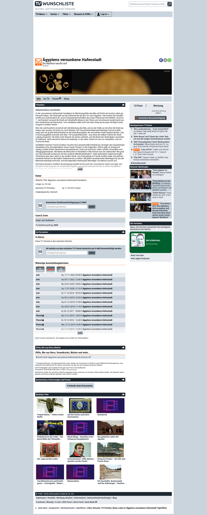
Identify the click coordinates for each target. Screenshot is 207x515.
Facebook (40, 502)
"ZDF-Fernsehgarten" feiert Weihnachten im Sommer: (151, 144)
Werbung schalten (64, 498)
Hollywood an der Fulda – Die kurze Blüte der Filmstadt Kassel (50, 438)
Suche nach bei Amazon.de (64, 357)
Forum (56, 98)
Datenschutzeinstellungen (99, 498)
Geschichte (55, 110)
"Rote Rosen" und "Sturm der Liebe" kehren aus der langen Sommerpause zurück (151, 137)
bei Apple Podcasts (141, 258)
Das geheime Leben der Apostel (108, 438)
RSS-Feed (67, 502)
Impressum (41, 498)
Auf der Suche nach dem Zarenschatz (78, 416)
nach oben (42, 508)
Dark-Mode (90, 502)
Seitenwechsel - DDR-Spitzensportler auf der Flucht (80, 460)
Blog (115, 498)
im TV (46, 98)
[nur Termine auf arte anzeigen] (50, 269)
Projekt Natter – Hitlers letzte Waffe (50, 416)
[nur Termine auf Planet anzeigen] (61, 269)
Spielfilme (81, 508)
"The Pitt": (150, 158)
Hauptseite (54, 508)
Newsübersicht (139, 163)
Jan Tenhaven (47, 220)
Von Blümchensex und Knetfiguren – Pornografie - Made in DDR (50, 482)
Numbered (102, 415)
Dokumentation (42, 110)
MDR (56, 225)
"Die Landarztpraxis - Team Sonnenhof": (151, 131)
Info (39, 98)
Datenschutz (80, 498)
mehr (80, 169)
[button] (161, 60)
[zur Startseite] (54, 3)
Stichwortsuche (68, 508)
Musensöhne (73, 481)
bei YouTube (138, 255)
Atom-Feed (78, 502)
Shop (66, 98)
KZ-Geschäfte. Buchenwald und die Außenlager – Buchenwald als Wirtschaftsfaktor (111, 482)
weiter (92, 207)
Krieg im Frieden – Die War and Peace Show (111, 460)
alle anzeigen (40, 269)
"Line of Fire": (151, 151)
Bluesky (50, 502)
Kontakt (51, 498)
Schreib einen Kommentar (80, 385)
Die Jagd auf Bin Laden (47, 459)
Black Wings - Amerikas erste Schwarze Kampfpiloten (80, 438)
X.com (58, 502)
